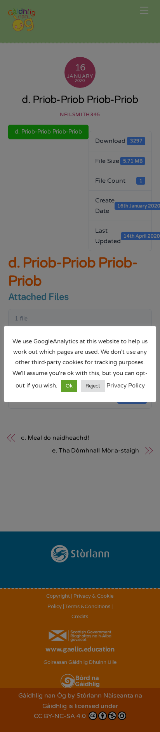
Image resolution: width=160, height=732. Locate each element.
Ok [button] (69, 386)
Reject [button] (92, 386)
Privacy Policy (125, 385)
